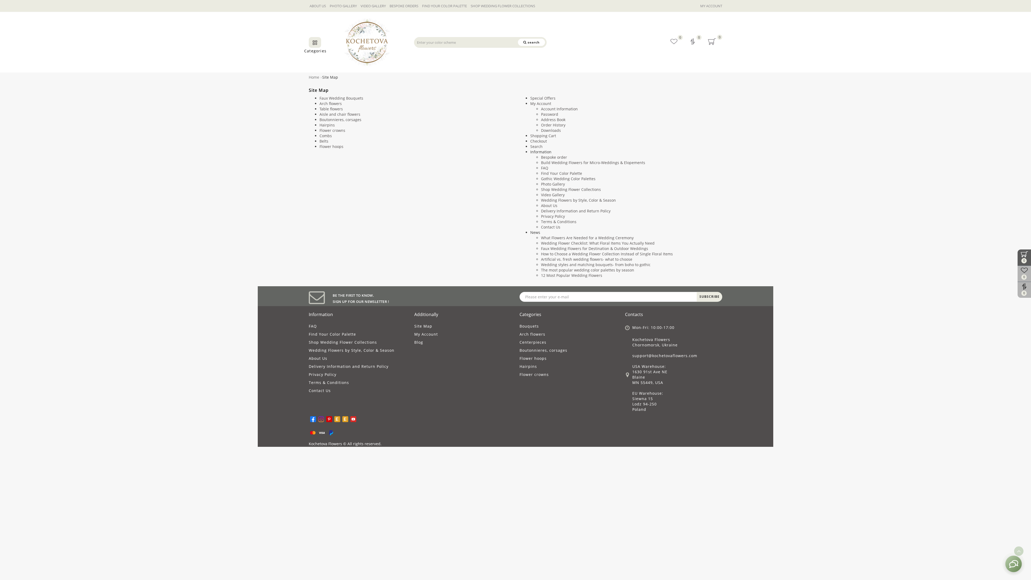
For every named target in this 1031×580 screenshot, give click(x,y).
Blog (418, 342)
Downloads (551, 130)
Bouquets (529, 326)
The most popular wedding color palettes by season (587, 270)
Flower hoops (331, 146)
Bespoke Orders (404, 5)
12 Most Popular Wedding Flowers (571, 275)
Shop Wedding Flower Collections (503, 5)
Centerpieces (533, 342)
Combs (326, 135)
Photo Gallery (343, 5)
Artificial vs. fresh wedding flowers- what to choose (586, 259)
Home (314, 77)
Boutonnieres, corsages (340, 119)
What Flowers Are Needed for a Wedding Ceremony (587, 237)
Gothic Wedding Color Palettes (568, 178)
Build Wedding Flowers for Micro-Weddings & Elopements (593, 162)
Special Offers (543, 98)
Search (536, 146)
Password (549, 114)
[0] (693, 42)
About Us (318, 5)
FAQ (544, 168)
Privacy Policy (553, 216)
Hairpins (327, 125)
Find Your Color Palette (444, 5)
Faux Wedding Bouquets (341, 98)
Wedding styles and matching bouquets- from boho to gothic (596, 264)
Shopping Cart (543, 135)
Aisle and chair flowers (340, 114)
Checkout (538, 141)
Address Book (553, 119)
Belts (324, 141)
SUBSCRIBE (709, 296)
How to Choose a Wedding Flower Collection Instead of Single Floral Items (607, 253)
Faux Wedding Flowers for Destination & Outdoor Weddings (594, 248)
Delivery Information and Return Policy (576, 210)
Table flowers (331, 108)
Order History (553, 125)
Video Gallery (373, 5)
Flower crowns (332, 130)
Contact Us (550, 227)
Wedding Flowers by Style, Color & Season (578, 200)
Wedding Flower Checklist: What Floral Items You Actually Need (598, 243)
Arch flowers (331, 103)
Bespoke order (554, 157)
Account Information (559, 108)
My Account (711, 5)
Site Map (423, 326)
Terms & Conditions (558, 221)
